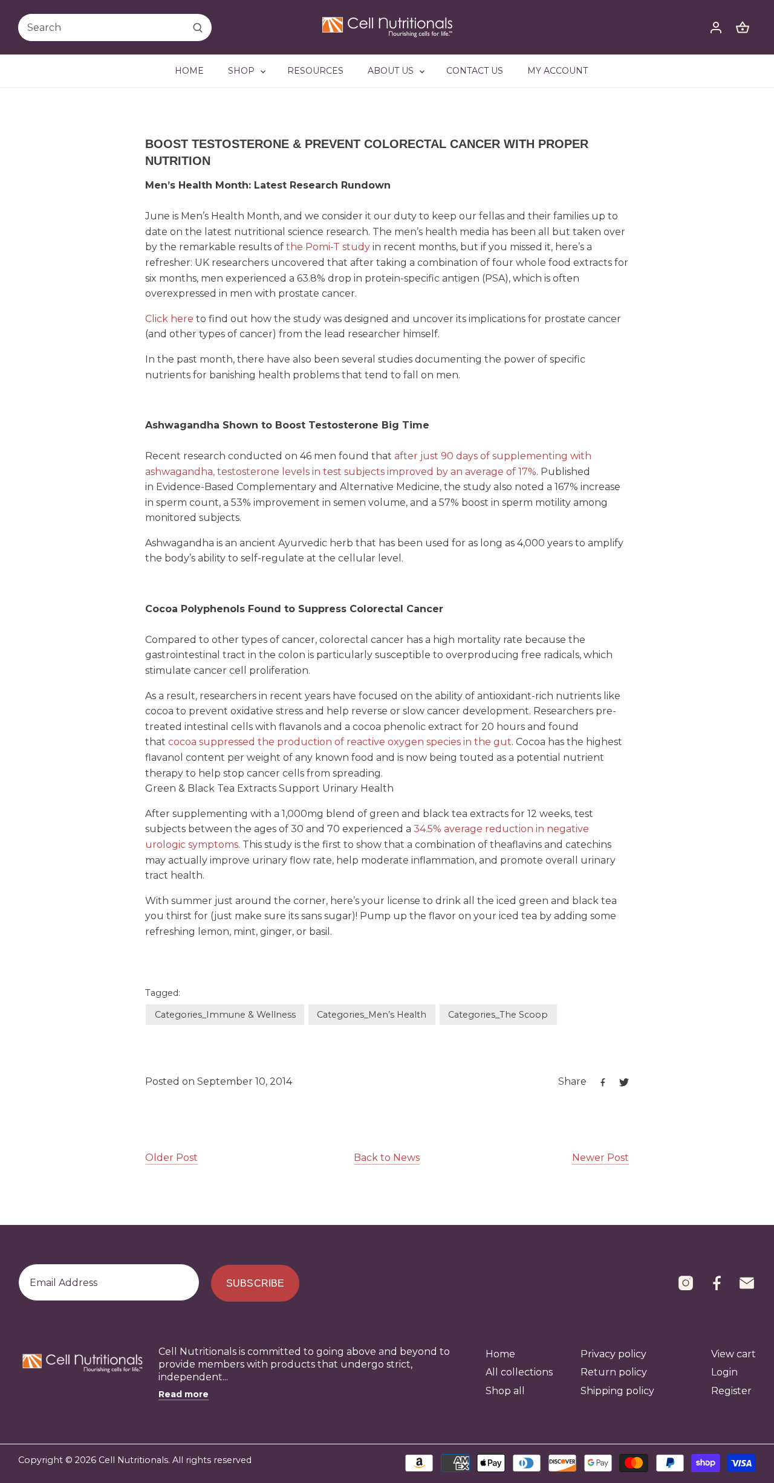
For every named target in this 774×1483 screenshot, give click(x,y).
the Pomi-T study (328, 247)
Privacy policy (613, 1354)
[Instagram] (686, 1283)
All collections (519, 1372)
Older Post (171, 1157)
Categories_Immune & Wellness (225, 1014)
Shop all (505, 1391)
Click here (169, 319)
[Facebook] (716, 1283)
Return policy (613, 1372)
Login (724, 1372)
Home (500, 1354)
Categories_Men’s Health (371, 1014)
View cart (733, 1354)
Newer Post (600, 1157)
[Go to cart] (742, 27)
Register (731, 1391)
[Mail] (747, 1283)
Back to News (387, 1157)
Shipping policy (617, 1391)
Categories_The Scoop (498, 1014)
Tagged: (162, 993)
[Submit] (198, 27)
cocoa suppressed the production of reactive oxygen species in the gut (340, 742)
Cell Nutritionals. (134, 1460)
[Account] (716, 27)
